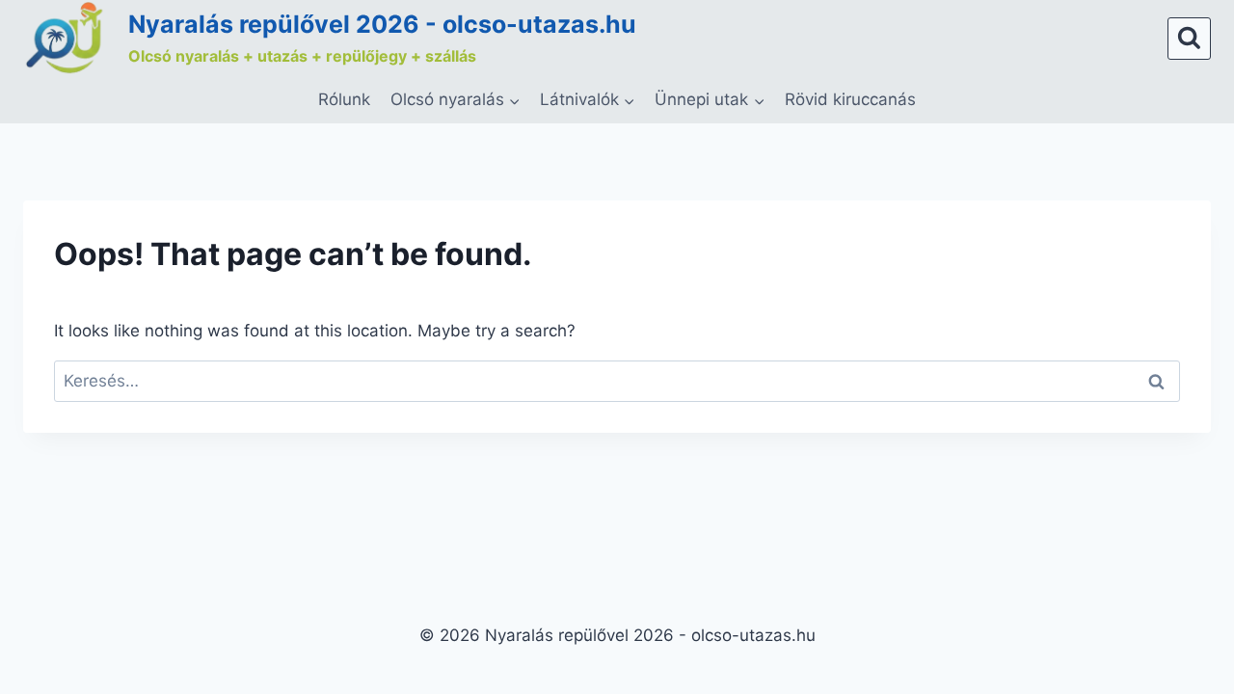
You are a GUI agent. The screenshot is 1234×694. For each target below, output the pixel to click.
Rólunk (344, 99)
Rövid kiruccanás (850, 99)
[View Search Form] (1189, 39)
